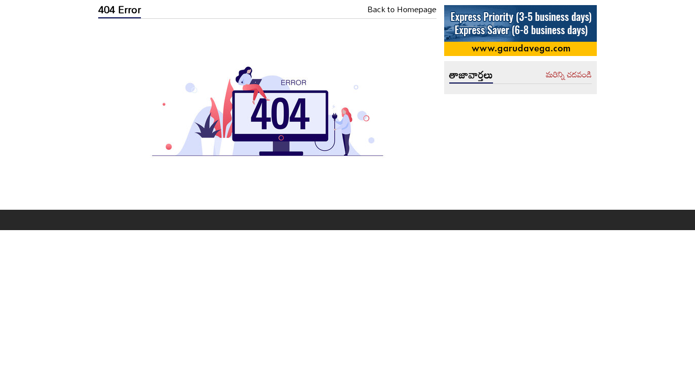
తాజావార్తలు (471, 74)
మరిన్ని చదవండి (569, 74)
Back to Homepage (402, 9)
